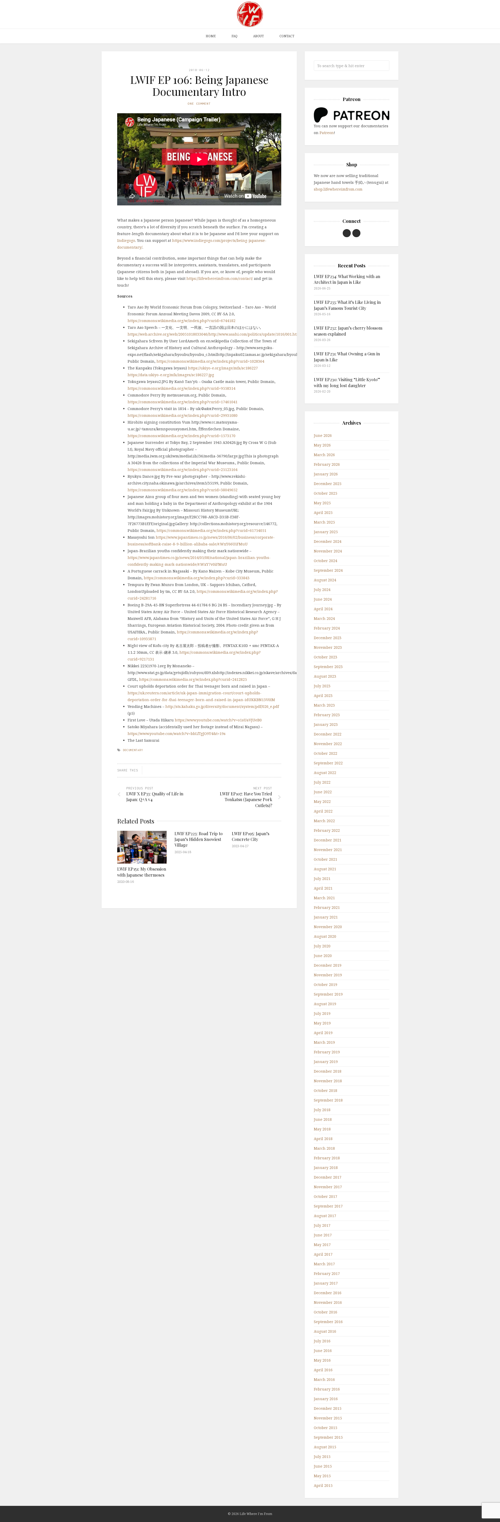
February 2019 (327, 1051)
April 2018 (323, 1138)
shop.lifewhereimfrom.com (338, 189)
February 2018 (327, 1157)
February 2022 (327, 830)
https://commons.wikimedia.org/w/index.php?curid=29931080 (183, 415)
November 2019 (328, 974)
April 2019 (323, 1032)
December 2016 (327, 1292)
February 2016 (327, 1389)
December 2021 (327, 840)
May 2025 (322, 502)
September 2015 (328, 1437)
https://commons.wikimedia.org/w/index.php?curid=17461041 (183, 401)
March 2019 (324, 1042)
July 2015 (322, 1456)
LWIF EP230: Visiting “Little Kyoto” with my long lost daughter (347, 382)
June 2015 (323, 1466)
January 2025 (326, 531)
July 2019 (322, 1013)
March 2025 (324, 522)
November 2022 (328, 743)
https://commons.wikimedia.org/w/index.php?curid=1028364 (210, 361)
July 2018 (322, 1109)
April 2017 (323, 1254)
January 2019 (326, 1061)
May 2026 (322, 445)
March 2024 (324, 618)
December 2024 (327, 541)
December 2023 (327, 637)
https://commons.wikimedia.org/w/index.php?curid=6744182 (181, 320)
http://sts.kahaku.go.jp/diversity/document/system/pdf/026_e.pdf (222, 706)
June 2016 (323, 1350)
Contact (286, 36)
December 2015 (327, 1408)
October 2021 (325, 859)
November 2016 (328, 1302)
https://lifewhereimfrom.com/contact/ (219, 278)
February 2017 (327, 1273)
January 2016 (326, 1398)
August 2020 (325, 936)
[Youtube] (347, 233)
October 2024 (325, 560)
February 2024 (327, 628)
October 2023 (325, 657)
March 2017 (324, 1263)
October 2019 (325, 984)
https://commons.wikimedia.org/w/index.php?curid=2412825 (193, 679)
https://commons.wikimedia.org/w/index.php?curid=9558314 (181, 388)
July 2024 (322, 589)
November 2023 (328, 647)
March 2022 (324, 820)
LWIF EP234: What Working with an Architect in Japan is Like (347, 279)
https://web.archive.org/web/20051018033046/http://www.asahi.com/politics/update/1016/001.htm (214, 334)
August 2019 (325, 1003)
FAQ (235, 36)
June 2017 (323, 1234)
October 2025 (325, 493)
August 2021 (325, 868)
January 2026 (326, 473)
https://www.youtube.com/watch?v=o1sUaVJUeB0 (218, 720)
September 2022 (328, 762)
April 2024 (323, 608)
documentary (133, 750)
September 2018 (328, 1100)
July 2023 (322, 685)
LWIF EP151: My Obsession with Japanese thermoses (141, 871)
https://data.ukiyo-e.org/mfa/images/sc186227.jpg (171, 374)
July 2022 (322, 782)
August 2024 (325, 579)
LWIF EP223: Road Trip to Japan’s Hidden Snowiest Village (198, 839)
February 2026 (327, 464)
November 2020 (328, 926)
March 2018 (324, 1148)
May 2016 (322, 1360)
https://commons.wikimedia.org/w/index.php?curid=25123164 (183, 469)
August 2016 (325, 1331)
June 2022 (323, 791)
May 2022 (322, 801)
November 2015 (328, 1418)
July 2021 (322, 878)
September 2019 (328, 994)
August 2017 (325, 1215)
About (258, 36)
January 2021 (326, 917)
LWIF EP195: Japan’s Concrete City (250, 836)
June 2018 (323, 1119)
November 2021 (328, 849)
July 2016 (322, 1340)
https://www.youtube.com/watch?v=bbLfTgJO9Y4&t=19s (177, 733)
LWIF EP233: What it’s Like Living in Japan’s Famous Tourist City (347, 305)
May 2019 (322, 1023)
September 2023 (328, 666)
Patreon (327, 132)
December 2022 (327, 734)
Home (211, 36)
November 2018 (328, 1080)
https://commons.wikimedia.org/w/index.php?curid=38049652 (183, 489)
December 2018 (327, 1071)
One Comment (199, 103)
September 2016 (328, 1321)
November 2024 (328, 551)
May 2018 (322, 1129)
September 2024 (328, 570)
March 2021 (324, 897)
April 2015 (323, 1485)
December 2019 (327, 965)
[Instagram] (356, 233)
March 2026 (324, 454)
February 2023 (327, 714)
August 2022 (325, 772)
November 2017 (328, 1186)
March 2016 (324, 1379)
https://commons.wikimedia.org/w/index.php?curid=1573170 (181, 435)
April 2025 (323, 512)
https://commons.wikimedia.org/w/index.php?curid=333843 (196, 577)
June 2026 (323, 435)
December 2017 (327, 1177)
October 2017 (325, 1196)
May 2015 (322, 1475)
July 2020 (322, 946)
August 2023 (325, 676)
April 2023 (323, 695)
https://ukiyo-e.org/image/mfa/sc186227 (223, 368)
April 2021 (323, 888)
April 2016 (323, 1369)
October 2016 (325, 1312)
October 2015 (325, 1427)
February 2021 (327, 907)
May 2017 (322, 1244)
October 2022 (325, 753)
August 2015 (325, 1446)
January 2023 (326, 724)
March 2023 (324, 705)
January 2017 (326, 1283)
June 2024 (323, 599)
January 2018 (326, 1167)
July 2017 (322, 1225)
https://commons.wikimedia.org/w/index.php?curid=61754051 (211, 530)
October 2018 (325, 1090)
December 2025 (327, 483)
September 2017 (328, 1206)
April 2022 (323, 811)
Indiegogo (126, 240)
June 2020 (323, 955)
